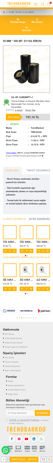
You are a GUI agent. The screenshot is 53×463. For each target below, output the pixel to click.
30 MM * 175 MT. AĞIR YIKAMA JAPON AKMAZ (26, 280)
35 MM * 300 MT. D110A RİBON (10, 280)
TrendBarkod (37, 127)
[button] (25, 255)
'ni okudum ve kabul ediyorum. (29, 421)
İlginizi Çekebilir (14, 219)
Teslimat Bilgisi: (11, 153)
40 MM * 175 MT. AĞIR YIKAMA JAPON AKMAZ (43, 280)
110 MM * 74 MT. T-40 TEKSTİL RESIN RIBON (43, 242)
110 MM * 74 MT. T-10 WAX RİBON (10, 242)
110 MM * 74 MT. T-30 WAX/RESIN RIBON (26, 242)
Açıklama (12, 170)
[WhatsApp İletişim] (5, 450)
